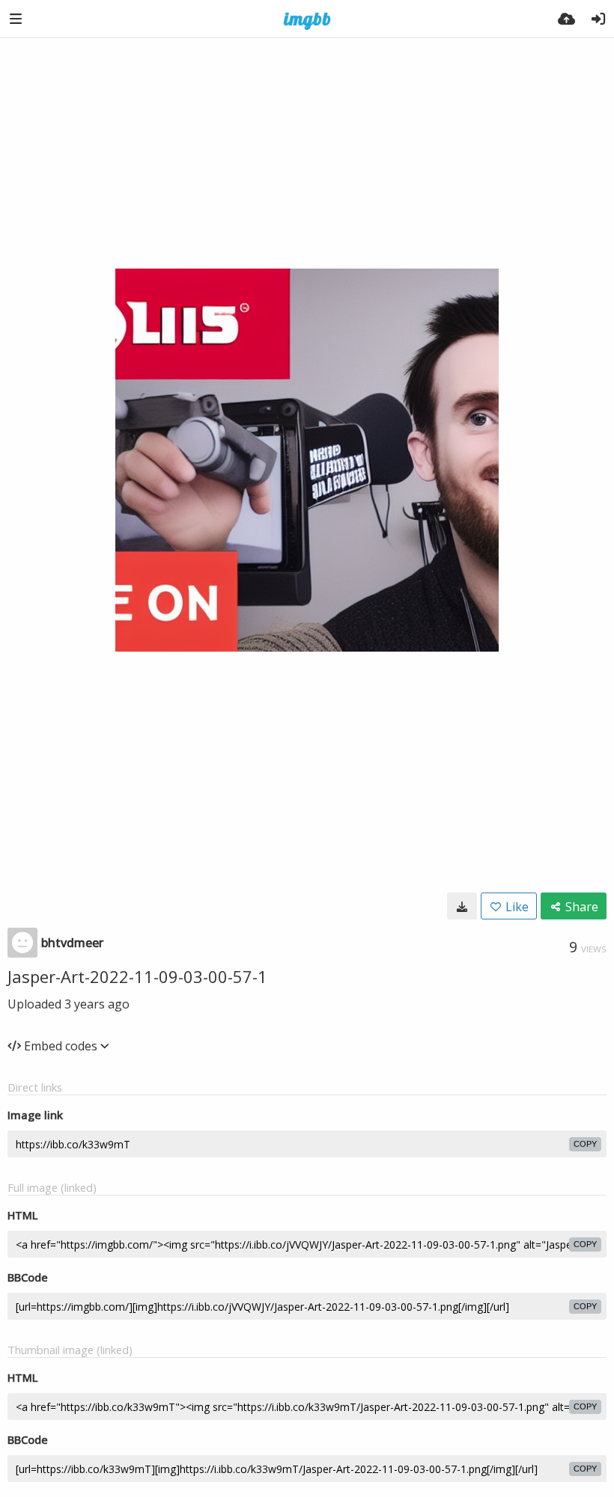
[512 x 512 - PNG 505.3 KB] (462, 906)
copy (585, 1143)
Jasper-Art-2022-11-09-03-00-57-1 (137, 976)
